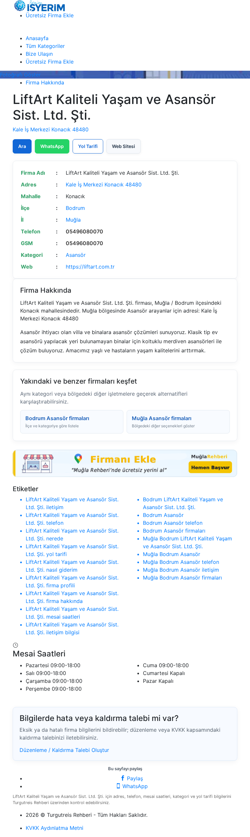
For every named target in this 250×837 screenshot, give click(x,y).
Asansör (76, 255)
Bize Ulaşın (39, 54)
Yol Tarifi (88, 146)
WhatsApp (52, 146)
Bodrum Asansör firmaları (57, 421)
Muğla (73, 219)
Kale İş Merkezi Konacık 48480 (51, 129)
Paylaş (134, 778)
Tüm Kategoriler (45, 46)
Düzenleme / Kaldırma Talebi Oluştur (64, 750)
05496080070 (84, 231)
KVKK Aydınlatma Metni (54, 828)
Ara (22, 146)
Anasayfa (37, 38)
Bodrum (75, 208)
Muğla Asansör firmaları (163, 421)
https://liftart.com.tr (90, 266)
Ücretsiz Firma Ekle (50, 15)
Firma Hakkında (45, 82)
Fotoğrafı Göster (20, 74)
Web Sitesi (123, 146)
